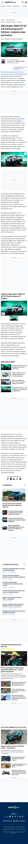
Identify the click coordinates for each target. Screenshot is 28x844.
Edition (20, 119)
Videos (25, 6)
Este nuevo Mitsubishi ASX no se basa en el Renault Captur (14, 569)
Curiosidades (11, 572)
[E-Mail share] (20, 479)
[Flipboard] (10, 816)
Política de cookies (19, 827)
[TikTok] (22, 816)
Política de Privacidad (9, 827)
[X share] (11, 479)
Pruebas (9, 6)
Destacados (16, 6)
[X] (8, 816)
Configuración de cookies (9, 829)
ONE (21, 87)
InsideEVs (11, 594)
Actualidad (11, 587)
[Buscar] (23, 2)
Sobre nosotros (7, 821)
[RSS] (20, 816)
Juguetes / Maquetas (14, 607)
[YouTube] (18, 816)
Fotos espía (12, 614)
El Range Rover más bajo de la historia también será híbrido (14, 611)
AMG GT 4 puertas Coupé (8, 22)
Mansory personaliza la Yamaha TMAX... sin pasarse (12, 598)
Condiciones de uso (21, 829)
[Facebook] (5, 816)
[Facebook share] (8, 479)
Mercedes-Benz (10, 19)
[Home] (10, 2)
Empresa (10, 579)
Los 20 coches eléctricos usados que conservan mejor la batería (14, 591)
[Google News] (13, 816)
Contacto (22, 821)
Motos (10, 600)
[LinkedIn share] (14, 479)
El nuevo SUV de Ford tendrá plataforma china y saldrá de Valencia (14, 576)
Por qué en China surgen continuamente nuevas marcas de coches (13, 583)
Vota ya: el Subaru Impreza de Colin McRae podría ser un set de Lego (13, 605)
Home (2, 19)
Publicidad (15, 821)
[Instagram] (15, 816)
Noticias (3, 6)
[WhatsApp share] (17, 479)
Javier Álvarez (20, 61)
